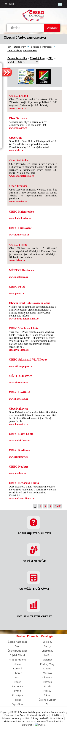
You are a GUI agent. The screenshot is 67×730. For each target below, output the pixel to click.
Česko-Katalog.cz (17, 641)
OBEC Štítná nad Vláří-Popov (28, 359)
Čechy (47, 646)
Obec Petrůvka (18, 160)
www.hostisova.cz (18, 399)
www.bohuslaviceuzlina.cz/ (24, 318)
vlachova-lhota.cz (18, 349)
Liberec (18, 673)
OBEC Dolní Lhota (21, 433)
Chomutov (47, 650)
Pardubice (17, 686)
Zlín (47, 704)
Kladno (47, 668)
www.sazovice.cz (18, 128)
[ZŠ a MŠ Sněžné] (26, 83)
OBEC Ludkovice (20, 228)
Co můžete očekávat (34, 588)
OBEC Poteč (17, 286)
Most (17, 677)
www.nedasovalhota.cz (21, 498)
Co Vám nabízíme (34, 561)
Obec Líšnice (56, 718)
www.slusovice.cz (18, 382)
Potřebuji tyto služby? (34, 533)
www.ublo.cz (16, 150)
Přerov (47, 690)
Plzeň (47, 686)
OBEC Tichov (18, 244)
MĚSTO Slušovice (20, 375)
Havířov (47, 655)
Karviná (17, 668)
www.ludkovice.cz (19, 234)
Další (57, 506)
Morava (47, 673)
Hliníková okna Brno (38, 715)
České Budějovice (18, 650)
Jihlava (17, 664)
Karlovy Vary (47, 664)
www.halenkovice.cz (20, 218)
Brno (17, 646)
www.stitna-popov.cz (20, 366)
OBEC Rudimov (19, 450)
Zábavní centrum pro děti (15, 718)
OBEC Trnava (18, 95)
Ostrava (47, 682)
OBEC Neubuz (18, 466)
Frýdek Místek (17, 655)
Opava (17, 682)
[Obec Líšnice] (43, 83)
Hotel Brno (57, 715)
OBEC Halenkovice (21, 211)
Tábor (47, 695)
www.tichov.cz (17, 260)
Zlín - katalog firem (16, 46)
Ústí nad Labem (47, 699)
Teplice (18, 699)
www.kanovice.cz (18, 424)
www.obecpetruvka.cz (21, 176)
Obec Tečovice (18, 186)
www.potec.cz (16, 293)
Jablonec (47, 659)
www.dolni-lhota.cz (20, 440)
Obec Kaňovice (18, 408)
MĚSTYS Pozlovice (21, 270)
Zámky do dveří (39, 718)
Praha (17, 690)
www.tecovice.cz (18, 201)
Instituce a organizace (41, 46)
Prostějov (17, 695)
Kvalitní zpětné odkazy (34, 616)
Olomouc (47, 677)
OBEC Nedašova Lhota (24, 482)
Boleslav (47, 641)
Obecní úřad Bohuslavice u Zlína (29, 303)
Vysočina (17, 704)
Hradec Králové (17, 659)
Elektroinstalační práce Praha (19, 721)
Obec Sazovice (18, 118)
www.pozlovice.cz (18, 277)
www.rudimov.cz (18, 457)
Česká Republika (17, 58)
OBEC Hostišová (19, 392)
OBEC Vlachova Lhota (24, 328)
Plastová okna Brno (14, 715)
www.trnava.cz (17, 108)
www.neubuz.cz (17, 473)
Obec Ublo (15, 137)
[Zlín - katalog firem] (33, 20)
